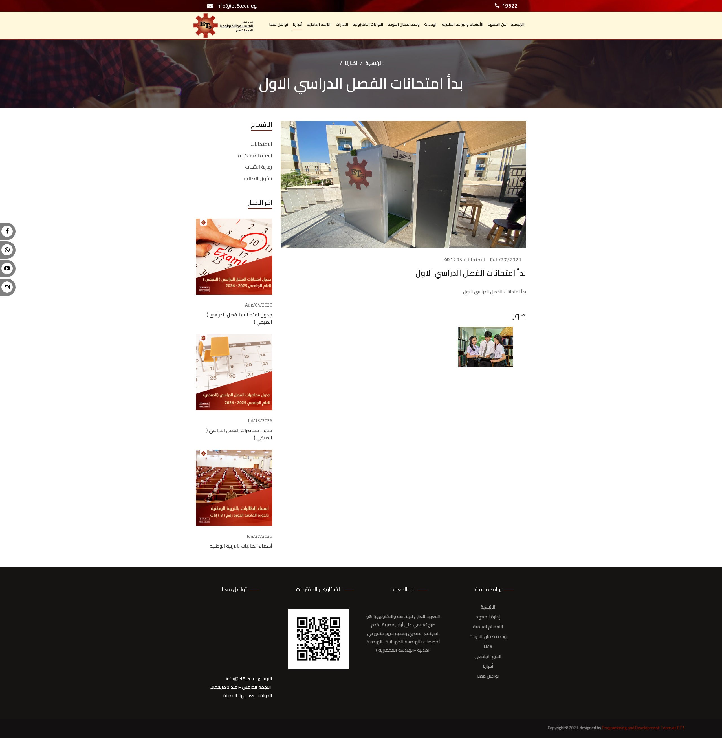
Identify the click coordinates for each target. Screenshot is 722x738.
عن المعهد (497, 24)
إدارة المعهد (488, 617)
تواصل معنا (278, 24)
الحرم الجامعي (487, 656)
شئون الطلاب (258, 178)
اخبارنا (351, 63)
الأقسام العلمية (488, 626)
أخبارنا (297, 24)
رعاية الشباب (258, 167)
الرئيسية (517, 24)
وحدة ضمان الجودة (404, 24)
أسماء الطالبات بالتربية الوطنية (241, 545)
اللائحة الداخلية (319, 24)
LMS (488, 646)
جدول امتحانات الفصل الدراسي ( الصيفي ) (239, 318)
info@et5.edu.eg (235, 5)
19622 (509, 5)
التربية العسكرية (255, 155)
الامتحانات (261, 144)
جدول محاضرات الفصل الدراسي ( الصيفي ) (239, 434)
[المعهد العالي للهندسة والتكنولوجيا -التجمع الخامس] (485, 347)
